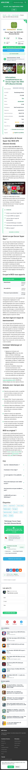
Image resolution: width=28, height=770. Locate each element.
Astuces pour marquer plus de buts (14, 225)
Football (11, 515)
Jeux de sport (21, 101)
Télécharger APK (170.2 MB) (15, 47)
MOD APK (10, 455)
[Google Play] (19, 126)
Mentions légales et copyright (10, 579)
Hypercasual (11, 505)
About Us (3, 741)
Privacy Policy (4, 751)
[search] (25, 2)
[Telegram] (17, 570)
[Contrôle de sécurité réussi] (25, 21)
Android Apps (17, 743)
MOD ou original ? (10, 228)
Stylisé (5, 515)
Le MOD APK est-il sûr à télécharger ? (10, 496)
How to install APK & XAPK (6, 759)
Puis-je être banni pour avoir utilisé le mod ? (13, 482)
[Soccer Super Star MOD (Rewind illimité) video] (9, 68)
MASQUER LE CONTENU (14, 232)
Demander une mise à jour (18, 129)
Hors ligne (15, 509)
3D (20, 512)
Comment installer (14, 53)
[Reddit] (20, 570)
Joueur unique (20, 505)
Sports (5, 505)
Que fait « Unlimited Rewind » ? (12, 465)
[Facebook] (7, 570)
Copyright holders (4, 747)
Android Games (18, 741)
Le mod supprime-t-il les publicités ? (13, 475)
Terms (2, 753)
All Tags (16, 747)
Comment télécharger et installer (14, 222)
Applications (16, 6)
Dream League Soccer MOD (14, 451)
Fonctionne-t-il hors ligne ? (11, 470)
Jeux (10, 6)
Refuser (17, 766)
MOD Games (17, 745)
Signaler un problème (19, 132)
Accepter (11, 766)
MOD (21, 6)
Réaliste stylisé (7, 509)
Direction (16, 512)
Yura (23, 98)
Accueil (6, 6)
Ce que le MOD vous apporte (12, 215)
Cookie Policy (4, 749)
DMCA (2, 745)
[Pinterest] (14, 570)
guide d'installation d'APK (9, 380)
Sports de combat (7, 512)
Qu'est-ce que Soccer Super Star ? (14, 213)
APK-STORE (5, 2)
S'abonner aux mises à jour (14, 50)
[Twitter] (10, 570)
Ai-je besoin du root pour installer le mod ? (13, 489)
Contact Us (3, 743)
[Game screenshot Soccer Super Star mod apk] (20, 68)
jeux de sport (15, 453)
